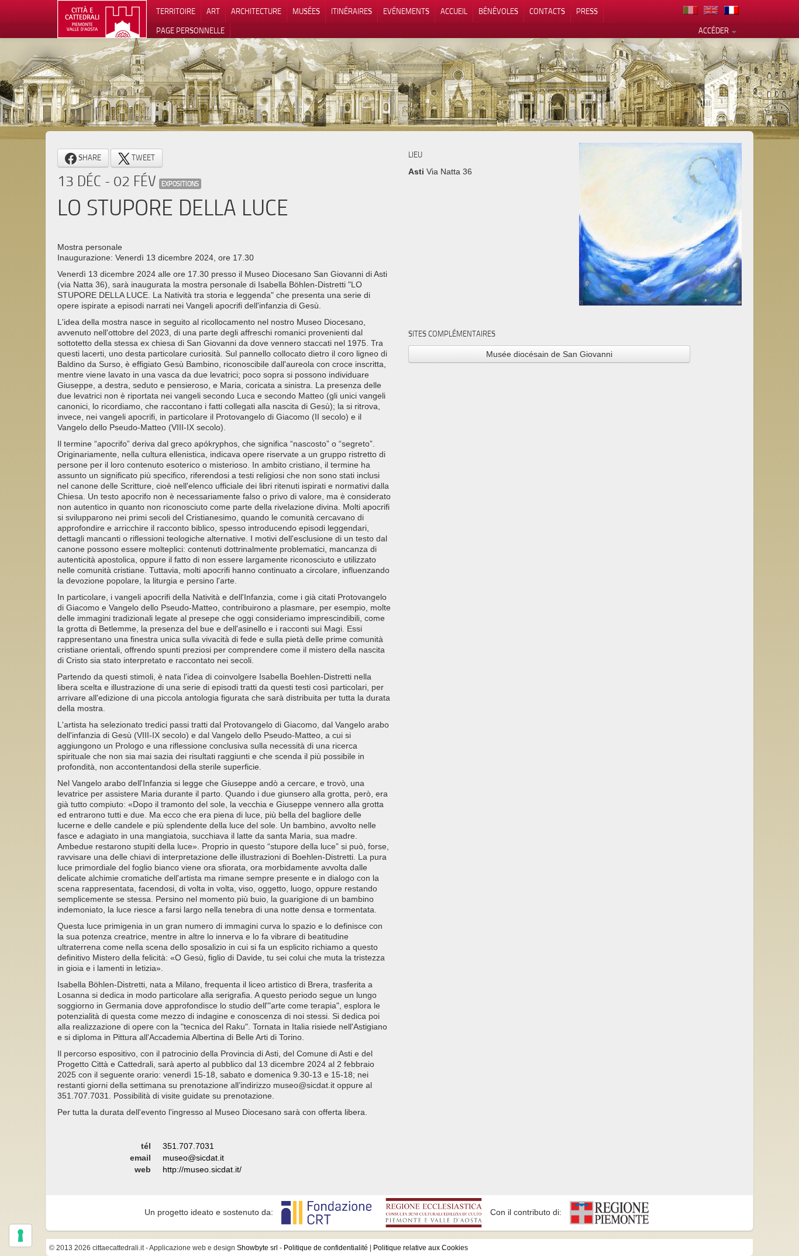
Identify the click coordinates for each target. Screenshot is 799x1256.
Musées (306, 11)
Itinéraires (351, 11)
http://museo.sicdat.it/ (202, 1169)
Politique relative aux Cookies (420, 1248)
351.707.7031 (188, 1146)
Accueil (453, 11)
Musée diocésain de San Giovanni (549, 354)
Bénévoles (498, 11)
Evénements (406, 11)
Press (587, 11)
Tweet (142, 157)
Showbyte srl (257, 1248)
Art (213, 11)
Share (89, 157)
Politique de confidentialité (326, 1248)
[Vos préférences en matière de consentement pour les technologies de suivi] (20, 1235)
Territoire (175, 11)
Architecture (256, 11)
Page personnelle (190, 30)
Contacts (547, 11)
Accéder (714, 30)
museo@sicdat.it (193, 1157)
